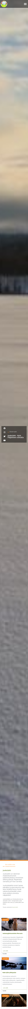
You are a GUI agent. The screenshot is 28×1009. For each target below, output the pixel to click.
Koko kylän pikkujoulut (9, 972)
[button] (25, 4)
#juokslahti (15, 907)
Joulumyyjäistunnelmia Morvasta (13, 933)
